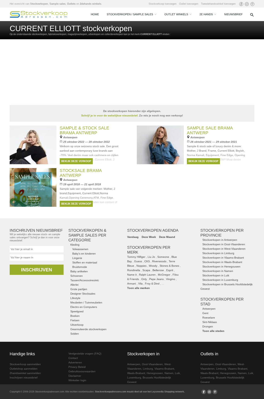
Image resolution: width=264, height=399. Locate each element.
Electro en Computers (83, 306)
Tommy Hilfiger (136, 256)
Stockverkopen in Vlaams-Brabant (223, 257)
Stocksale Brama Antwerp (81, 173)
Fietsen (74, 320)
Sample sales (57, 3)
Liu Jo (151, 256)
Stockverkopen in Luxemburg (220, 279)
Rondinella (133, 270)
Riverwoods (159, 261)
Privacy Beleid (77, 366)
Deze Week (149, 236)
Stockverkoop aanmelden (25, 364)
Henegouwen (155, 373)
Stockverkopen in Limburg (218, 253)
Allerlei (74, 284)
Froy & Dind (152, 283)
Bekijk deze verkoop (76, 161)
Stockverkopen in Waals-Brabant (222, 262)
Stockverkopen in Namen (217, 271)
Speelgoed (76, 311)
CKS (147, 261)
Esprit (169, 270)
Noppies (141, 265)
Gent (205, 313)
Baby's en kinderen (84, 253)
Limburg (148, 368)
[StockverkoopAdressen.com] (39, 14)
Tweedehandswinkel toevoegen (218, 3)
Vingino (170, 279)
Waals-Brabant (136, 373)
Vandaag (133, 236)
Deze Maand (167, 236)
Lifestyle (75, 298)
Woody (153, 265)
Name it (132, 274)
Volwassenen (80, 249)
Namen (168, 373)
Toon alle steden (213, 330)
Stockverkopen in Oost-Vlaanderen (223, 244)
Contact (73, 358)
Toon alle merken (138, 288)
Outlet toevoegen (188, 3)
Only (144, 279)
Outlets (71, 3)
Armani (131, 283)
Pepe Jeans (156, 279)
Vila (140, 283)
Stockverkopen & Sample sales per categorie (87, 235)
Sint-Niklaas (209, 322)
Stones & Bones (169, 265)
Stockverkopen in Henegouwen (221, 266)
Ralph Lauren (147, 274)
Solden (74, 333)
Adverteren (75, 362)
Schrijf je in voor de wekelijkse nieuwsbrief (109, 115)
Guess (138, 261)
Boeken (75, 315)
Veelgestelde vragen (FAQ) (84, 353)
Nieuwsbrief (233, 14)
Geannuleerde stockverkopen (88, 329)
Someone (163, 256)
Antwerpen (208, 308)
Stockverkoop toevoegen (162, 3)
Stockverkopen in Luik (215, 275)
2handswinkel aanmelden (25, 373)
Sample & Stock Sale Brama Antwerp (84, 130)
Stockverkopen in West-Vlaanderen (223, 248)
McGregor (164, 274)
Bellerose (158, 270)
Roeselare (208, 317)
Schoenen (76, 275)
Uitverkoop (76, 324)
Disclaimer (74, 375)
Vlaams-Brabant (164, 368)
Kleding (74, 244)
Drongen (207, 326)
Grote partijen (78, 289)
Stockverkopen (39, 3)
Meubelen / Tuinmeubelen (86, 302)
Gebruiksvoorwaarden (81, 371)
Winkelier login (77, 380)
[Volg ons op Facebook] (241, 4)
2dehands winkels (90, 3)
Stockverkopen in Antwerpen (219, 239)
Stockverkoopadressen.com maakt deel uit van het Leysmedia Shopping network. (140, 391)
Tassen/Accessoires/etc (84, 280)
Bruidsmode (79, 266)
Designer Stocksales (82, 293)
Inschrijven (36, 269)
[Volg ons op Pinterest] (252, 4)
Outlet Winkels (176, 14)
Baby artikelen (79, 271)
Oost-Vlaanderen (152, 364)
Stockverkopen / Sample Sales (130, 14)
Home (95, 14)
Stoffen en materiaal (84, 262)
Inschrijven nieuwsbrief (23, 377)
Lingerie (77, 258)
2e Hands (206, 14)
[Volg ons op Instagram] (247, 4)
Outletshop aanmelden (23, 368)
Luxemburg (134, 377)
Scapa (146, 270)
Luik (177, 373)
